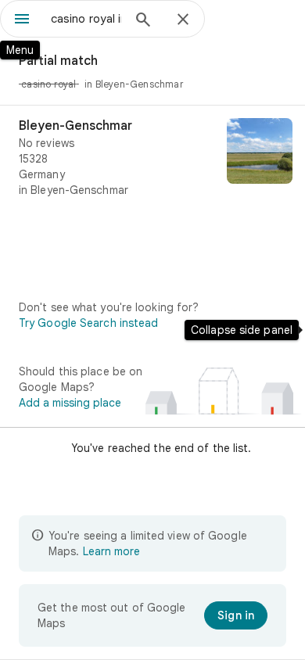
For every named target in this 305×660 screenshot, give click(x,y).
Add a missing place (70, 403)
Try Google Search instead (89, 323)
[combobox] (86, 18)
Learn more (111, 551)
